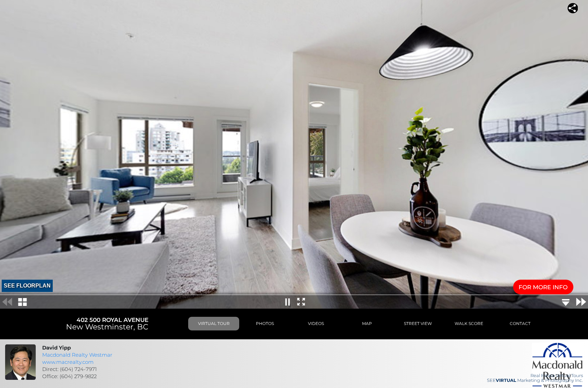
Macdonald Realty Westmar (77, 355)
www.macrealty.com (68, 362)
